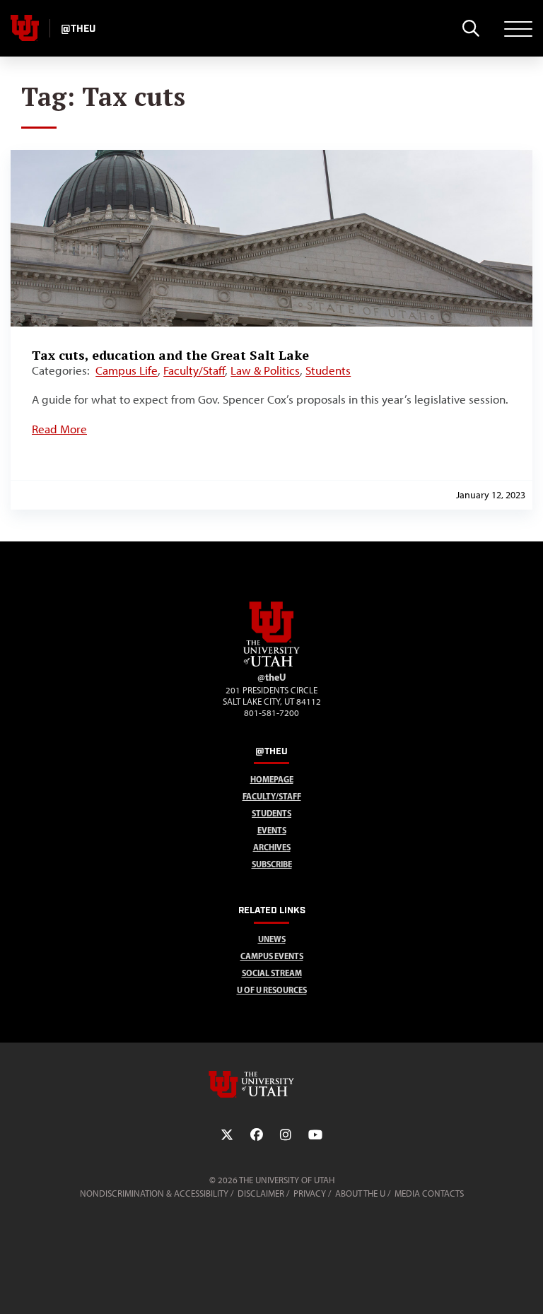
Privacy (309, 1193)
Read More (59, 429)
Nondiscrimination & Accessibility (154, 1193)
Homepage (271, 779)
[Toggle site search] (471, 28)
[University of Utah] (271, 1084)
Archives (272, 847)
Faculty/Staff (194, 370)
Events (271, 830)
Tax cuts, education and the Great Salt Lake (170, 354)
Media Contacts (429, 1193)
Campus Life (126, 370)
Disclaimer (261, 1193)
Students (328, 370)
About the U (360, 1193)
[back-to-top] (526, 1286)
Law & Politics (265, 370)
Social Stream (272, 973)
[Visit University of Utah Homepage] (25, 28)
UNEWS (272, 939)
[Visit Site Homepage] (271, 664)
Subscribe (272, 864)
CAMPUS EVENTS (271, 956)
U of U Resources (272, 990)
